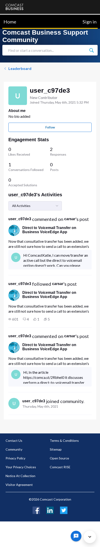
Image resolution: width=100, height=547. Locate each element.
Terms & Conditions (64, 440)
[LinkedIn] (50, 510)
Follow (50, 127)
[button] (13, 319)
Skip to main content (19, 17)
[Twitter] (63, 510)
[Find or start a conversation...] (91, 50)
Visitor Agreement (19, 485)
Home (9, 21)
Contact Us (14, 440)
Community (14, 449)
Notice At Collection (20, 476)
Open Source (59, 458)
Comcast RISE (60, 467)
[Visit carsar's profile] (14, 230)
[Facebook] (36, 510)
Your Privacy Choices (21, 467)
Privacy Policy (15, 458)
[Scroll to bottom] (89, 536)
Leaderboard (19, 68)
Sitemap (56, 449)
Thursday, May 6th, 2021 (40, 406)
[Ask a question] (76, 536)
